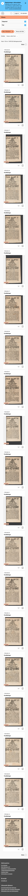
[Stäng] (25, 3)
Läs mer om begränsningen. (15, 8)
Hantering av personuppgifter (8, 868)
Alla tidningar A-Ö (5, 867)
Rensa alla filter (20, 31)
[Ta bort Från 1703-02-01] (12, 32)
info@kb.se (4, 880)
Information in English (6, 874)
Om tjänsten (24, 13)
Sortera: (3, 36)
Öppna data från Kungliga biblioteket (10, 889)
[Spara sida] (22, 85)
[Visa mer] (18, 85)
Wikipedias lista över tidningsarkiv (9, 891)
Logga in (16, 13)
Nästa (22, 44)
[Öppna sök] (11, 13)
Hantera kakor (4, 872)
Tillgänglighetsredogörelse (8, 870)
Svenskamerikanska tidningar (8, 887)
